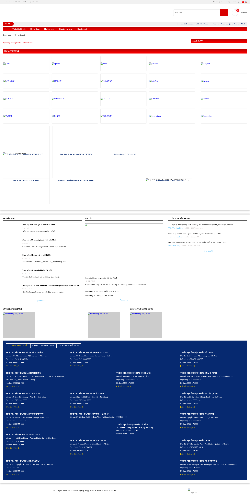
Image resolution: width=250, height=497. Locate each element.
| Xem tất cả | (42, 300)
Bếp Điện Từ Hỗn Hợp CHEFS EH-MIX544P (76, 180)
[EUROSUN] (113, 116)
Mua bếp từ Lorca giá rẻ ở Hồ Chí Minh (186, 24)
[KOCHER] (15, 99)
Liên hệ (227, 2)
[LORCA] (161, 81)
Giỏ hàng (236, 2)
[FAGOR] (64, 116)
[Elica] (161, 116)
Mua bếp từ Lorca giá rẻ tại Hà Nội (36, 255)
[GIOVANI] (161, 99)
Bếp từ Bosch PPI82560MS (125, 154)
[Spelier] (64, 63)
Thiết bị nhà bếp (18, 29)
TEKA (113, 490)
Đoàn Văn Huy (174, 246)
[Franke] (213, 99)
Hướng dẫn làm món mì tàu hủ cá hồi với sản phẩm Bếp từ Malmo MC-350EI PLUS (52, 285)
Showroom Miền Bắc (18, 346)
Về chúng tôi (217, 2)
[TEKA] (15, 63)
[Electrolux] (213, 116)
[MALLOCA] (113, 81)
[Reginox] (213, 63)
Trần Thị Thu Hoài (175, 228)
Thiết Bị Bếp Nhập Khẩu (84, 490)
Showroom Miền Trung (43, 346)
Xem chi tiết (26, 139)
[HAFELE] (113, 99)
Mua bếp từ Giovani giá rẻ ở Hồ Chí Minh (223, 24)
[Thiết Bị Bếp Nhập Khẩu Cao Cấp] (6, 29)
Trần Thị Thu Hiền (175, 237)
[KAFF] (64, 99)
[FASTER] (15, 116)
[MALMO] (64, 81)
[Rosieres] (161, 63)
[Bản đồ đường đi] (13, 366)
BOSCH (107, 490)
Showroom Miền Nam (69, 346)
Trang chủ (7, 35)
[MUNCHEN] (15, 81)
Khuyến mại (82, 29)
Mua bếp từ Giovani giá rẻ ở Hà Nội (37, 270)
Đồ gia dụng (35, 29)
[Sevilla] (113, 63)
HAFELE (99, 490)
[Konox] (213, 81)
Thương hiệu (49, 29)
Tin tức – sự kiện (65, 29)
